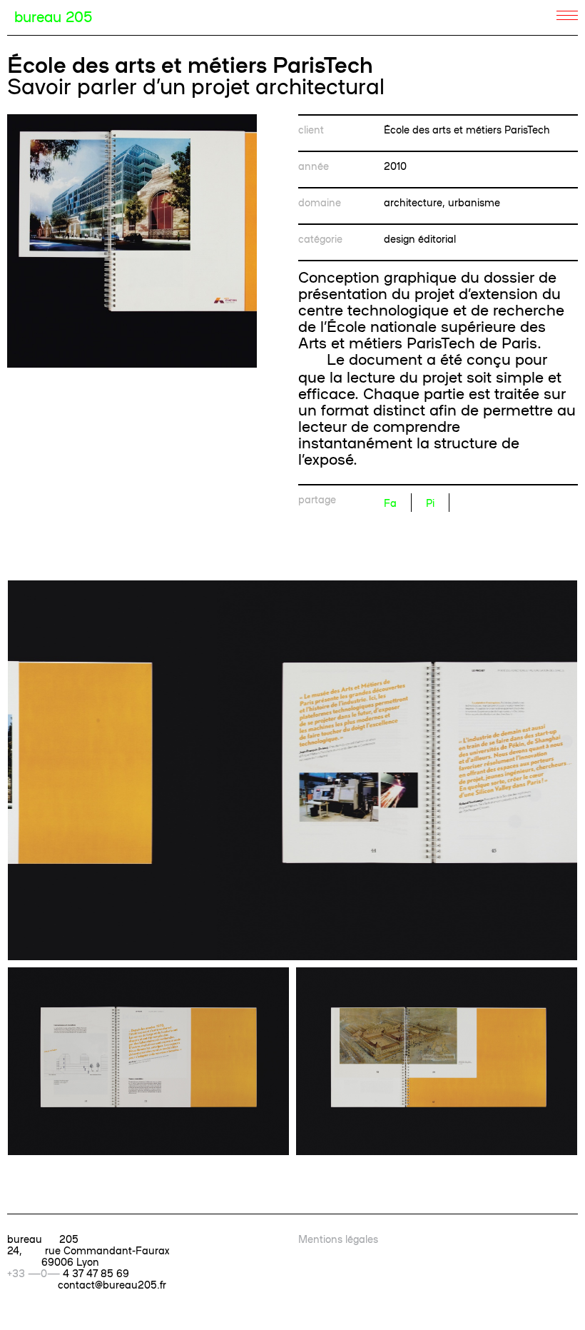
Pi (430, 502)
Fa (390, 502)
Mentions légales (338, 1238)
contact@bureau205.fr (112, 1284)
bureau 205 (53, 16)
